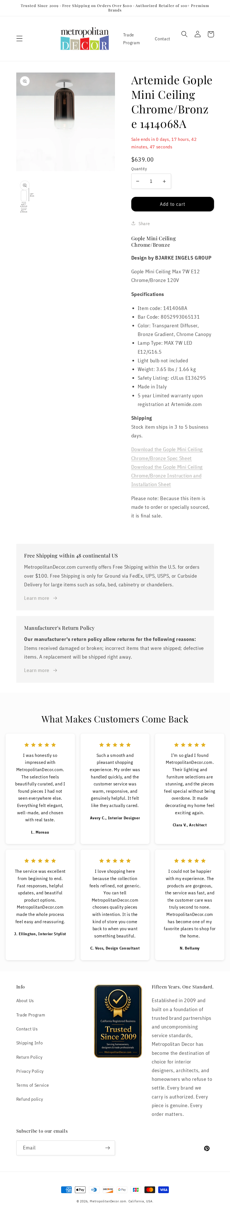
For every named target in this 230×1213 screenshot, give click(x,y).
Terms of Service (32, 1085)
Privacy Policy (30, 1071)
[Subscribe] (107, 1148)
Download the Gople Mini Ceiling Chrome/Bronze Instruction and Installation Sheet (167, 475)
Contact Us (27, 1029)
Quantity (139, 168)
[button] (19, 38)
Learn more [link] (36, 597)
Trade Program (131, 38)
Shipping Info (29, 1043)
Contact (162, 38)
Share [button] (144, 223)
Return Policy (29, 1057)
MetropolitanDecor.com (108, 1201)
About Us (25, 1000)
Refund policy (29, 1099)
